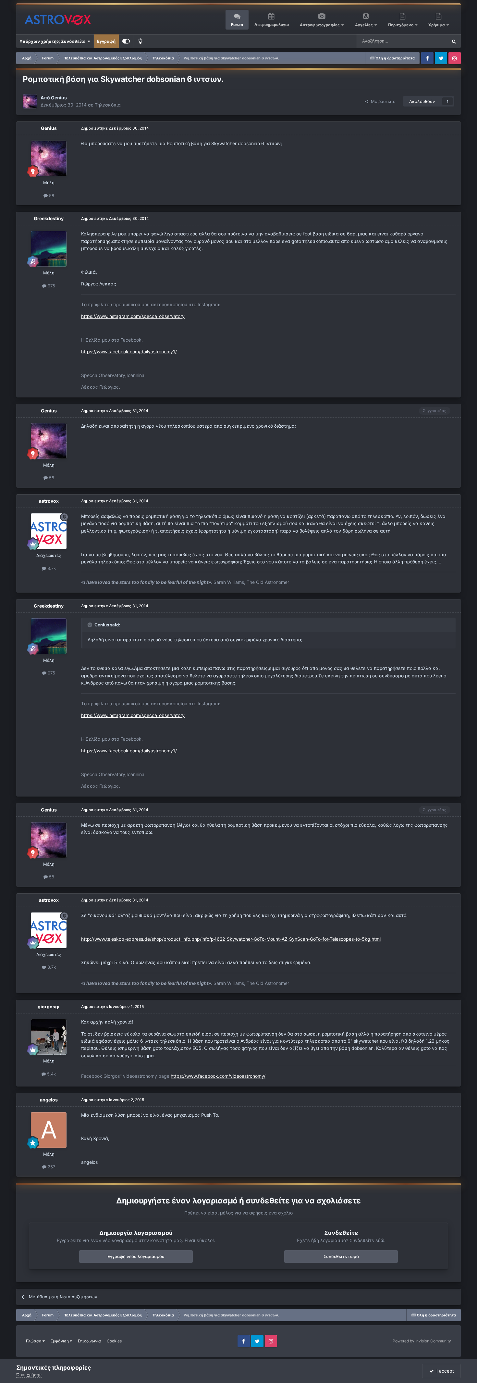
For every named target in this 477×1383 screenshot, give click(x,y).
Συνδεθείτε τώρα (341, 1256)
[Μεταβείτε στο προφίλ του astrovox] (49, 531)
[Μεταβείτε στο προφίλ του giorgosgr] (49, 1037)
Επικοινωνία (89, 1341)
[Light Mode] (140, 41)
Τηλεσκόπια (108, 104)
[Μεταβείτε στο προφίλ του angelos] (49, 1130)
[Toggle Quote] (90, 624)
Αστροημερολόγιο (271, 24)
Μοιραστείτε (381, 101)
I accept (444, 1371)
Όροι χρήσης (29, 1374)
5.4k (51, 1073)
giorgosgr (49, 1006)
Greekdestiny (49, 218)
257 (50, 1166)
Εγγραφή (106, 41)
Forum (237, 24)
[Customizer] (126, 41)
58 (51, 195)
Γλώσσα (34, 1341)
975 (50, 285)
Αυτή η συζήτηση (422, 41)
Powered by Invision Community (422, 1341)
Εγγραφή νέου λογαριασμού (136, 1256)
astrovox (49, 501)
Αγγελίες (364, 24)
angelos (49, 1099)
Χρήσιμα (437, 24)
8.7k (51, 568)
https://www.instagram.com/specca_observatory (133, 316)
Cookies (114, 1341)
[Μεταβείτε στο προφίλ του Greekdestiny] (49, 249)
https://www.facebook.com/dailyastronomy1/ (129, 351)
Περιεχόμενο (401, 24)
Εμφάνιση (60, 1341)
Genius (59, 97)
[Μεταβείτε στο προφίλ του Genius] (30, 101)
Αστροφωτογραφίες (320, 24)
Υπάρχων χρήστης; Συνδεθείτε (53, 41)
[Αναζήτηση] (454, 41)
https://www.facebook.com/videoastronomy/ (218, 1076)
